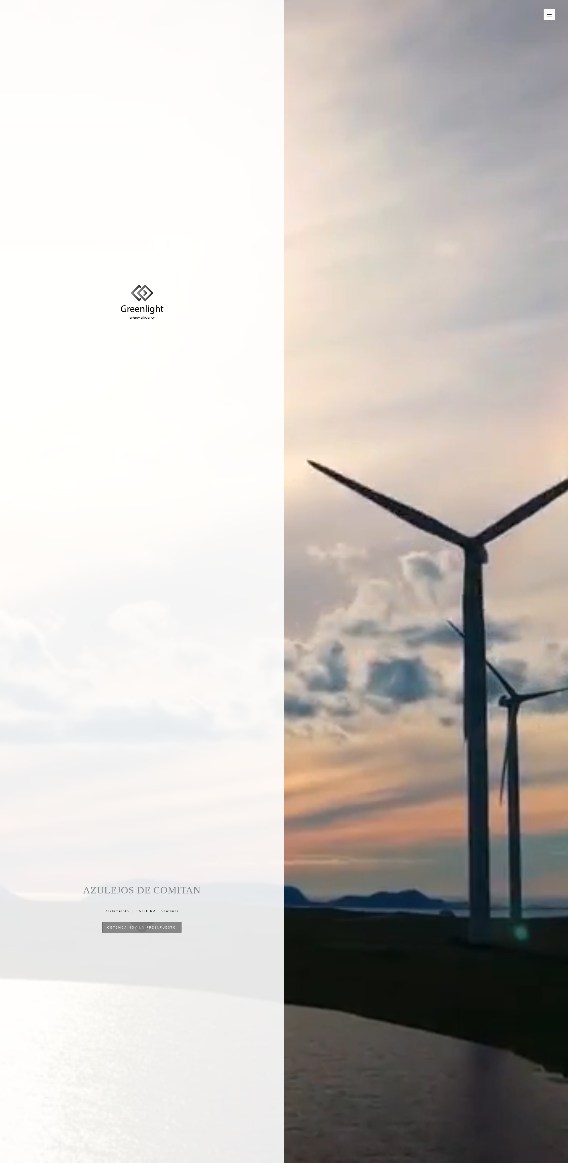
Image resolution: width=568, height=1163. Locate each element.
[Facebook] (547, 1147)
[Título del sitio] (142, 289)
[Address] (541, 1147)
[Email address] (534, 1147)
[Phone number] (527, 1147)
